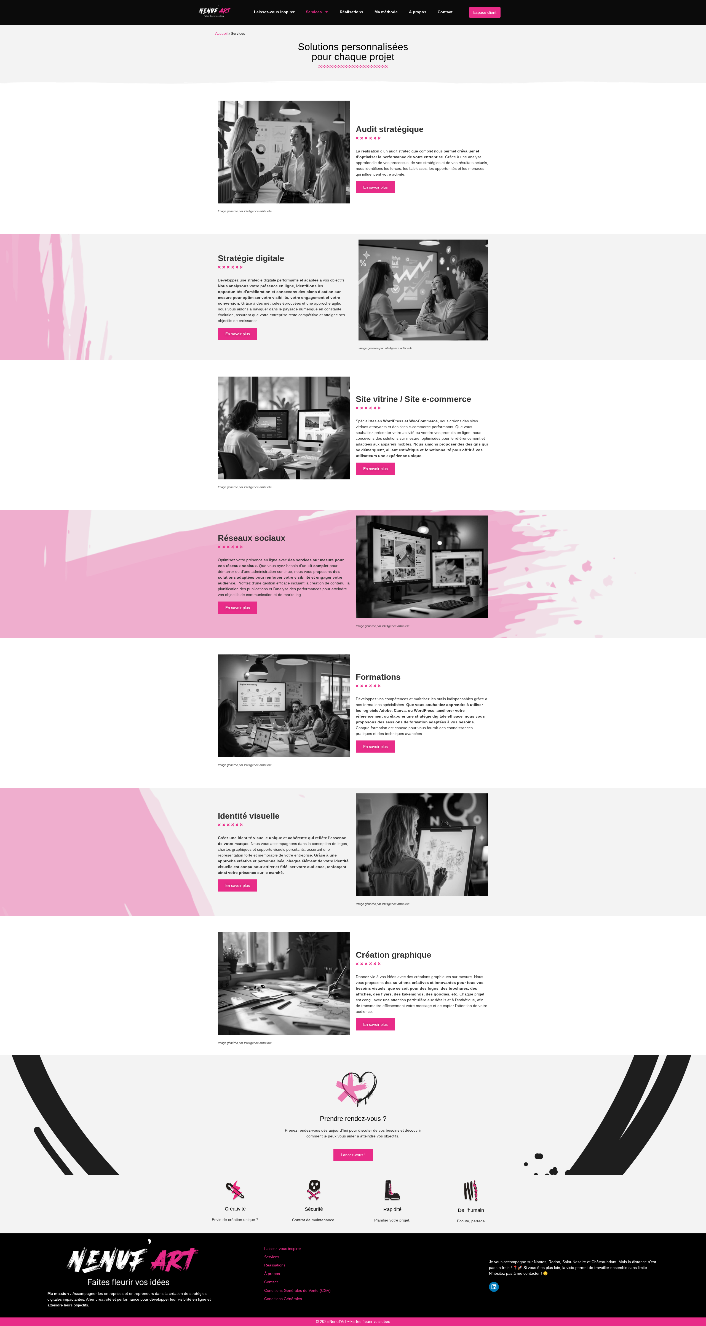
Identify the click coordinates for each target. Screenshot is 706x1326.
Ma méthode (386, 12)
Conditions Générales (283, 1299)
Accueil (221, 33)
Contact (445, 12)
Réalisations (351, 12)
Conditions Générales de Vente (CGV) (297, 1290)
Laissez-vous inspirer (274, 12)
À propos (417, 12)
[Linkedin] (494, 1287)
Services (314, 12)
